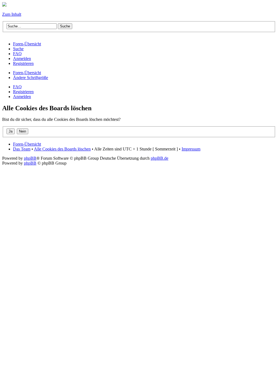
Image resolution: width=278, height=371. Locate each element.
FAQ (17, 86)
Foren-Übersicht (27, 72)
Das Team (21, 149)
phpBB (30, 158)
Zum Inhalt (11, 14)
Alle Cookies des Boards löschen (62, 149)
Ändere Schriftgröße (30, 77)
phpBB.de (159, 158)
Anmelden (22, 96)
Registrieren (23, 91)
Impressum (191, 149)
